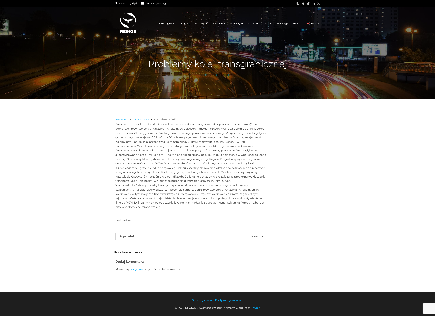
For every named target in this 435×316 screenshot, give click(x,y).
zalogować (137, 269)
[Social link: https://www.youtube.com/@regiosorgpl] (303, 3)
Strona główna (167, 23)
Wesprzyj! (282, 23)
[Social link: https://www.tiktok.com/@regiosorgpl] (308, 3)
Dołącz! (267, 23)
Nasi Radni (219, 23)
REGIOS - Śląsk (141, 119)
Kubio (256, 307)
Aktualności (121, 119)
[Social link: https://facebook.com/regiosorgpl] (297, 3)
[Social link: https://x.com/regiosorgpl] (318, 3)
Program (185, 23)
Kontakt (297, 23)
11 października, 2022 (164, 119)
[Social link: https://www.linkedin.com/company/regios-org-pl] (313, 3)
